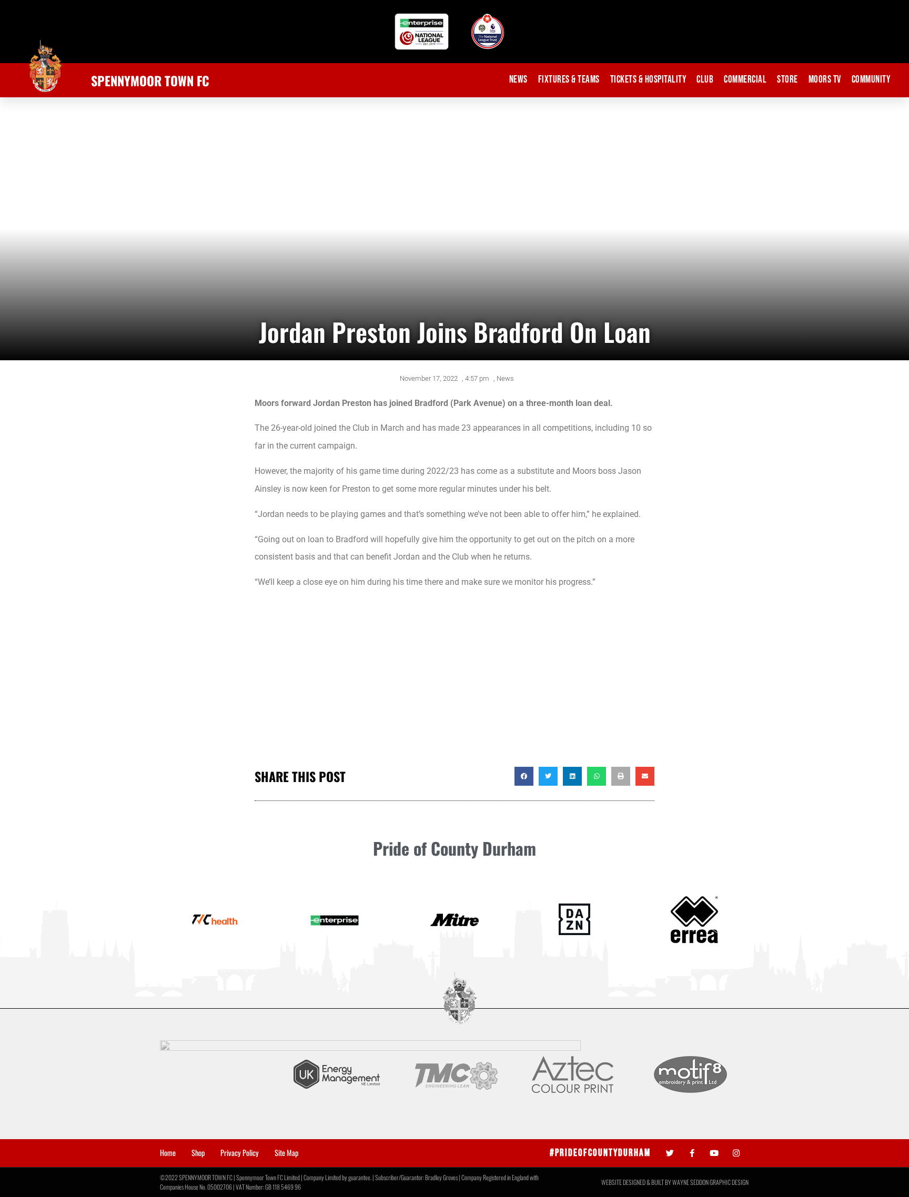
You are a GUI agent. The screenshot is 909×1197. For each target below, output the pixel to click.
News (518, 80)
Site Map (286, 1153)
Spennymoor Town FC (150, 80)
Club (704, 80)
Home (168, 1153)
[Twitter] (670, 1153)
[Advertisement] (454, 682)
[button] (523, 776)
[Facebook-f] (692, 1153)
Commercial (745, 80)
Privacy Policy (239, 1153)
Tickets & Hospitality (648, 80)
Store (787, 80)
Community (871, 80)
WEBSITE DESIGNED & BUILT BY (636, 1182)
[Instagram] (736, 1153)
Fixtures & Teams (569, 80)
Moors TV (825, 80)
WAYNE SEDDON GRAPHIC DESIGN (710, 1182)
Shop (198, 1153)
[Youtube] (714, 1153)
